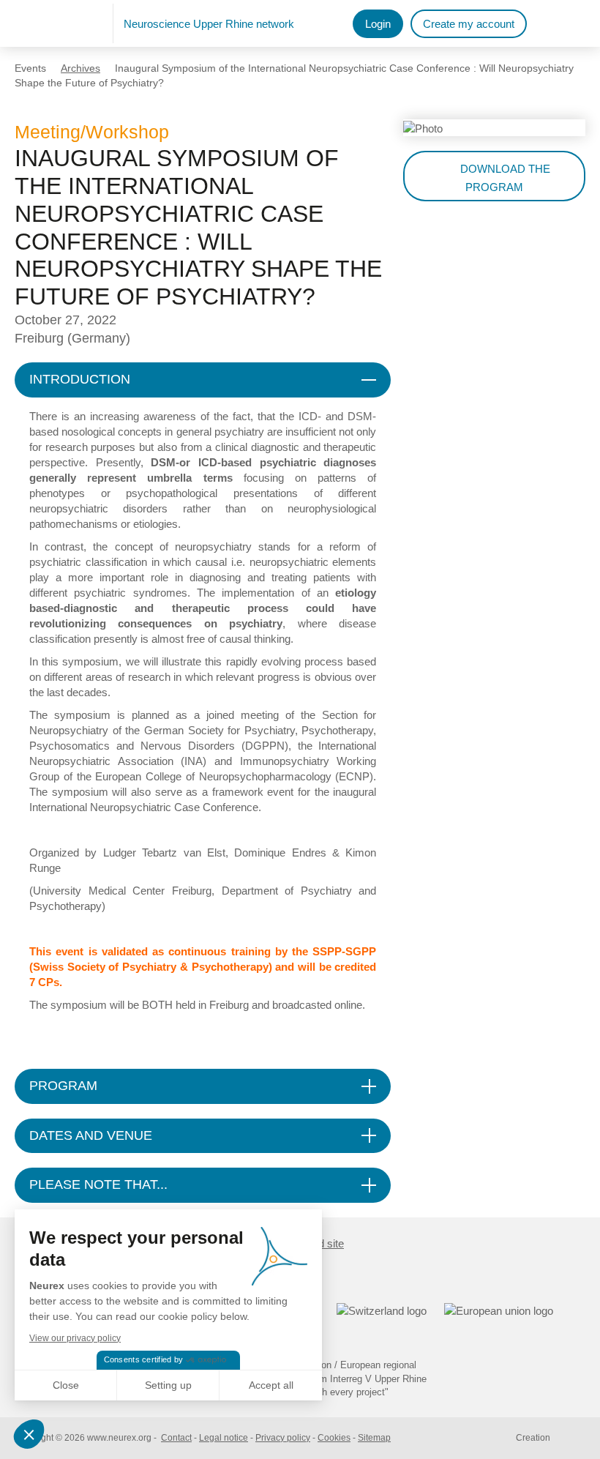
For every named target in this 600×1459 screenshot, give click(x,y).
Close (66, 1385)
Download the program (505, 178)
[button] (30, 1434)
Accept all (271, 1385)
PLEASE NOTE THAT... (98, 1184)
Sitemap (374, 1438)
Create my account (468, 24)
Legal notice (223, 1438)
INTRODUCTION (79, 379)
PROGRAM (63, 1085)
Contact (176, 1438)
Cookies (334, 1438)
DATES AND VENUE (90, 1135)
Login (378, 24)
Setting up (168, 1385)
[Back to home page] (64, 23)
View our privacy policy (75, 1338)
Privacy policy (282, 1438)
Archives (80, 68)
